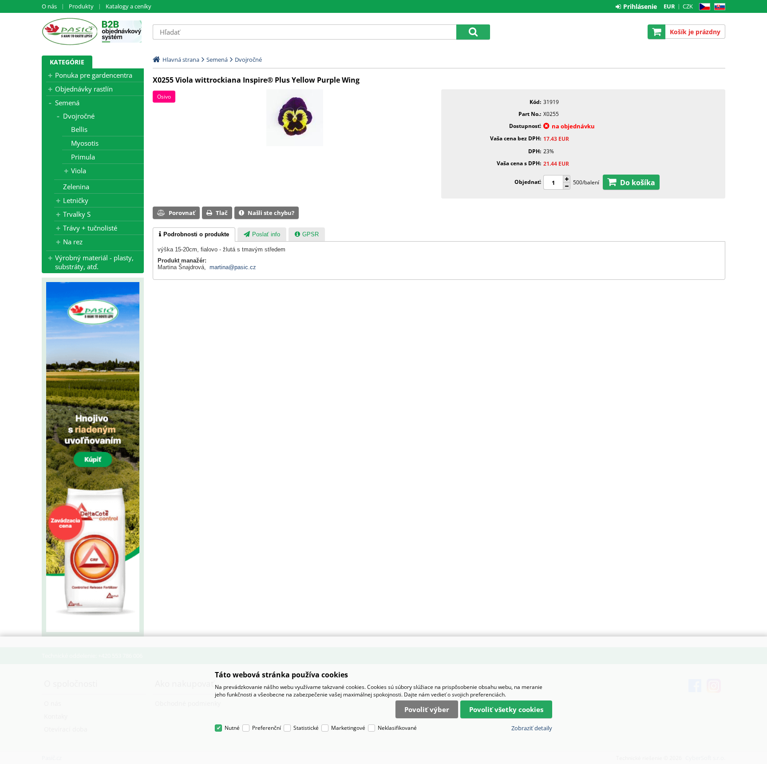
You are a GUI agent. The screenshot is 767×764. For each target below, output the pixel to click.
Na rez (73, 241)
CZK (688, 6)
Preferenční (266, 728)
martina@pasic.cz (233, 267)
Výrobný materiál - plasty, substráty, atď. (94, 262)
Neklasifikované (397, 728)
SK (718, 7)
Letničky (75, 200)
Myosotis (85, 143)
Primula (83, 156)
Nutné (232, 728)
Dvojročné (79, 115)
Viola (78, 170)
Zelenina (76, 186)
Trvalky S (77, 214)
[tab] (194, 234)
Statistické (306, 728)
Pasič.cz (69, 31)
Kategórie (67, 62)
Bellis (79, 129)
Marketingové (348, 728)
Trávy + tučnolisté (90, 227)
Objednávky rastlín (84, 88)
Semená (67, 102)
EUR (669, 6)
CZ (703, 7)
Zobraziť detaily (531, 728)
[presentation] (194, 234)
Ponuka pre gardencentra (93, 75)
